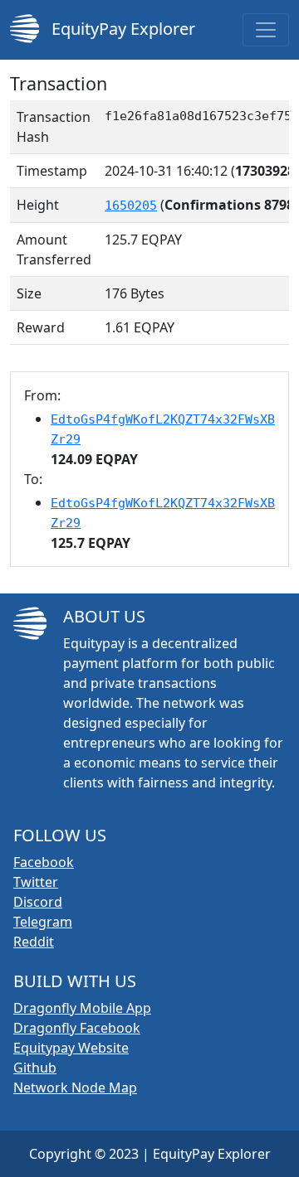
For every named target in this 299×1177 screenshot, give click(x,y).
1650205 (131, 205)
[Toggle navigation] (266, 29)
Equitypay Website (71, 1048)
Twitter (35, 882)
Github (34, 1067)
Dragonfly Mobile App (82, 1008)
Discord (37, 902)
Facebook (43, 862)
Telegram (42, 922)
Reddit (33, 941)
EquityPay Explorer (121, 28)
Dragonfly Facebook (76, 1028)
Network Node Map (75, 1087)
